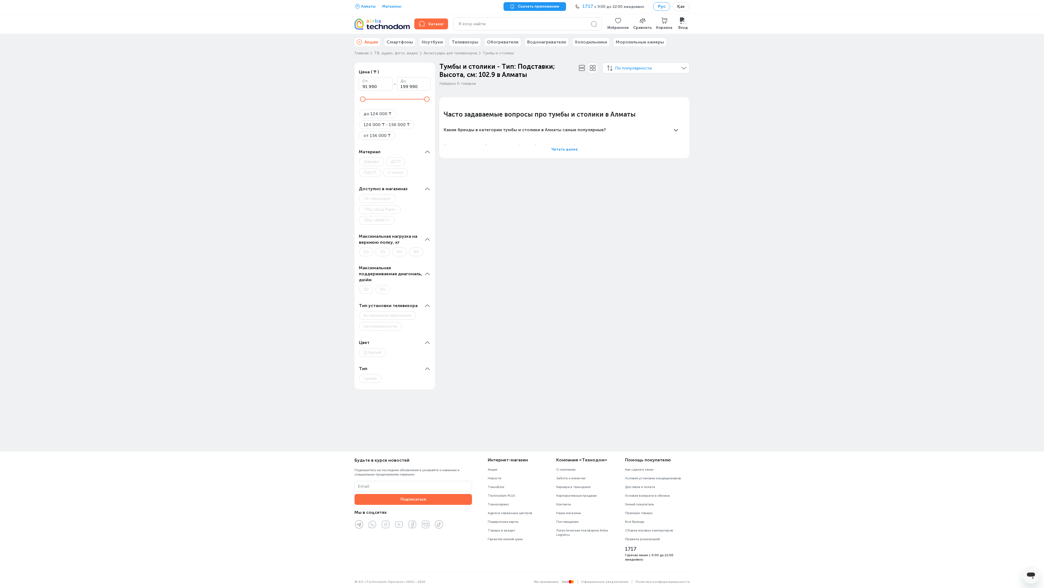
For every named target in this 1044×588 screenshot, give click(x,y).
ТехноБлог (496, 487)
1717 (630, 549)
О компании (566, 469)
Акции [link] (371, 42)
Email (363, 486)
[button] (618, 23)
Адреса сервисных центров (510, 513)
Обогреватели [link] (502, 42)
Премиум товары (638, 513)
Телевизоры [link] (465, 42)
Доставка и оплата (640, 487)
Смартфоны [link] (400, 42)
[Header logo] (381, 23)
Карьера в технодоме (573, 487)
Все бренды (634, 522)
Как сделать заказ (639, 469)
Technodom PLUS (501, 496)
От (365, 81)
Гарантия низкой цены (505, 539)
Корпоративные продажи (576, 496)
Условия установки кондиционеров (653, 478)
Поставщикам (567, 522)
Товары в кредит (501, 530)
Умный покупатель (639, 504)
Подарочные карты (503, 522)
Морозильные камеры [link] (640, 42)
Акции (492, 469)
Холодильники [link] (591, 42)
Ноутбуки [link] (432, 42)
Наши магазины (568, 513)
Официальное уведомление (605, 582)
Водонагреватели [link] (546, 42)
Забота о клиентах (571, 478)
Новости (494, 478)
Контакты (563, 504)
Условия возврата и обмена (647, 496)
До (403, 81)
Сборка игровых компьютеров (649, 530)
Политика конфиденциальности (662, 582)
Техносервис (498, 504)
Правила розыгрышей (642, 539)
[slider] (362, 99)
